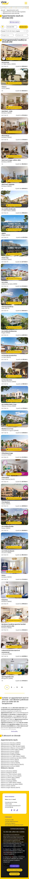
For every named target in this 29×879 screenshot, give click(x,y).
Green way (5, 258)
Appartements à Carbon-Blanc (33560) (12, 749)
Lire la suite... (14, 731)
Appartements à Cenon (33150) (10, 761)
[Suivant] (21, 687)
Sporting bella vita (8, 677)
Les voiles (5, 282)
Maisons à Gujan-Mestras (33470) (10, 787)
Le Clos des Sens (7, 380)
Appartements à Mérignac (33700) (10, 744)
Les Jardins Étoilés (7, 526)
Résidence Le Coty (7, 429)
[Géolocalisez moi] (2, 26)
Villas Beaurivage (7, 453)
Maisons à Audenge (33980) (9, 781)
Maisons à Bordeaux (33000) (9, 771)
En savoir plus (15, 866)
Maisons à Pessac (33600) (8, 779)
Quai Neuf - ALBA (7, 111)
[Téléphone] (3, 58)
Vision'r (4, 87)
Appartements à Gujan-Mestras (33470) (12, 764)
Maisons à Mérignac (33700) (9, 772)
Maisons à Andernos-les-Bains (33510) (12, 784)
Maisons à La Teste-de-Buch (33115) (11, 774)
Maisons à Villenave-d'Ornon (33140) (11, 776)
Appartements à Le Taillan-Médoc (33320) (13, 756)
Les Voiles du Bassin (8, 551)
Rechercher (23, 27)
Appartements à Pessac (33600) (10, 751)
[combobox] (14, 31)
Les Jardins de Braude (9, 209)
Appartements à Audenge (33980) (10, 754)
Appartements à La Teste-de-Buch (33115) (13, 746)
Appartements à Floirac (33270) (10, 759)
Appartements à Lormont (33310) (10, 766)
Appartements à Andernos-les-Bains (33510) (13, 758)
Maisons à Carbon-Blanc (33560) (10, 777)
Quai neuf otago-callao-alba (11, 160)
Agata (4, 233)
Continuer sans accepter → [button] (18, 828)
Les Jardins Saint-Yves (9, 404)
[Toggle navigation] (26, 3)
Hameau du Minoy (7, 307)
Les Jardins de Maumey (9, 331)
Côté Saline (5, 478)
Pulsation (5, 600)
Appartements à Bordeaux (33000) (11, 743)
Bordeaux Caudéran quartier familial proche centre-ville (14, 625)
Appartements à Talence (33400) (10, 763)
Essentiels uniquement (14, 870)
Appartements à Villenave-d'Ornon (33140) (13, 748)
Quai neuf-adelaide (8, 184)
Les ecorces (5, 62)
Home (3, 575)
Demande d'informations (14, 58)
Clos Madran (6, 502)
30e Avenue (5, 136)
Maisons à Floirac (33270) (8, 786)
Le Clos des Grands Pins (9, 355)
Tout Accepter (14, 874)
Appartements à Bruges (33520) (10, 753)
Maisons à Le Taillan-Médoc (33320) (11, 782)
